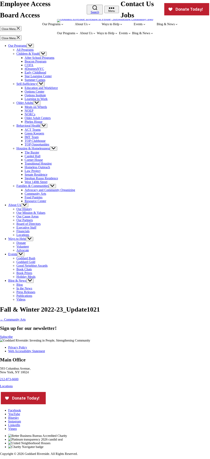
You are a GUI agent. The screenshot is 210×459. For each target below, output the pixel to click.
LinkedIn (14, 425)
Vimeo (12, 429)
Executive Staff (26, 227)
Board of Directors (28, 224)
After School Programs (39, 57)
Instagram (14, 421)
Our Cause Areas (27, 216)
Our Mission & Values (30, 212)
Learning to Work (36, 99)
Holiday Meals (25, 276)
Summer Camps (35, 80)
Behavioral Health (28, 125)
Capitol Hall (32, 156)
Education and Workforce (41, 88)
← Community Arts (13, 319)
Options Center (34, 91)
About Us (14, 205)
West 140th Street (36, 182)
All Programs (25, 49)
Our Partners (24, 220)
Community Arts (35, 193)
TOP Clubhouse (35, 140)
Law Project (32, 171)
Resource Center (35, 201)
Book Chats (24, 269)
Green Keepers (34, 133)
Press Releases (25, 292)
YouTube (14, 414)
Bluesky (13, 417)
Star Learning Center (38, 76)
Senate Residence (36, 174)
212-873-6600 (9, 379)
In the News (24, 288)
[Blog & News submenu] (177, 24)
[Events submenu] (144, 24)
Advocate (22, 250)
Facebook (14, 410)
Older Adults (24, 103)
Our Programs (17, 45)
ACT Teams (33, 129)
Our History (24, 209)
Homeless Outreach (37, 167)
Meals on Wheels (36, 107)
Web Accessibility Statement (26, 351)
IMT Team (32, 137)
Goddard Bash (25, 258)
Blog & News (17, 280)
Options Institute (35, 95)
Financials (23, 231)
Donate (21, 243)
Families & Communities (32, 186)
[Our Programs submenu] (62, 24)
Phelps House (33, 121)
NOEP (29, 110)
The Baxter (32, 152)
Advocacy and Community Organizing (50, 190)
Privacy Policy (17, 347)
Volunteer (22, 246)
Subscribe (6, 336)
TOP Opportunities (37, 144)
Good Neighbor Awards (32, 265)
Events (12, 254)
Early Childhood (35, 72)
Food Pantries (33, 197)
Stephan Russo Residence (41, 178)
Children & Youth (27, 53)
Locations (22, 235)
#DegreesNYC (34, 69)
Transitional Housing (38, 163)
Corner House (34, 160)
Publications (24, 295)
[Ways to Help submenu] (121, 24)
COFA (29, 65)
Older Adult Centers (38, 118)
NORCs (30, 114)
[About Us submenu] (89, 24)
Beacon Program (35, 61)
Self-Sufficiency (26, 83)
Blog (19, 284)
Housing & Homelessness (33, 148)
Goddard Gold (25, 262)
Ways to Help (17, 238)
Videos (20, 299)
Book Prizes (24, 273)
